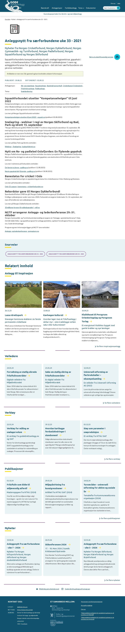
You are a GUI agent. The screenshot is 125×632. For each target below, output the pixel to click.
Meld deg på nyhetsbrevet (49, 589)
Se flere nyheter (113, 580)
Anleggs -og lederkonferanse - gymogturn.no (22, 231)
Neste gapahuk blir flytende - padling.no (20, 171)
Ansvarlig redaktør (86, 605)
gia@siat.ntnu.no (22, 607)
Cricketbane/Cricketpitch (72, 86)
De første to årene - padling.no (16, 167)
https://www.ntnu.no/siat (25, 610)
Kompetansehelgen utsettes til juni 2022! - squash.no (25, 117)
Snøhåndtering (26, 91)
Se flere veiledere (112, 403)
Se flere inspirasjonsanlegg (108, 346)
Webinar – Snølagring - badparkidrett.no (20, 147)
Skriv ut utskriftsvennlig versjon (101, 57)
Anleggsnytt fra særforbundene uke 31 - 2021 (25, 254)
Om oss (113, 3)
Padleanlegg (40, 88)
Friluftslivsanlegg (27, 88)
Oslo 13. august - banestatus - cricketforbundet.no (24, 186)
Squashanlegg (40, 86)
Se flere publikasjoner (110, 518)
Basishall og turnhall (54, 86)
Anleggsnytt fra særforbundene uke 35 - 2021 (66, 254)
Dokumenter (91, 8)
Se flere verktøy (113, 459)
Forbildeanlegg (70, 8)
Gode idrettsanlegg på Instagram (77, 589)
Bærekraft (45, 8)
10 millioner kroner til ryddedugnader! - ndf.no (22, 207)
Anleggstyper (57, 8)
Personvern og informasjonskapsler (91, 601)
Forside (7, 19)
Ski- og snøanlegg (27, 86)
